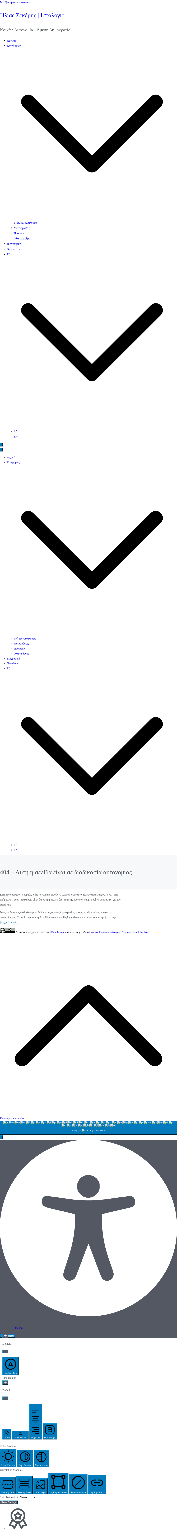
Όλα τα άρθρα (22, 238)
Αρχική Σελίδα (9, 922)
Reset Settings (8, 1502)
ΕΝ (16, 436)
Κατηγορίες (13, 462)
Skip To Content (9, 1497)
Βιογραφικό (14, 243)
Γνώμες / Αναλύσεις (25, 222)
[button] (92, 217)
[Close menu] (1, 449)
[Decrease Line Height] (5, 1398)
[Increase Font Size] (5, 1336)
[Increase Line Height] (5, 1382)
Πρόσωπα (19, 233)
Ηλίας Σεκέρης (58, 932)
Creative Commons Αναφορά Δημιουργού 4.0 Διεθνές (118, 932)
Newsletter (13, 249)
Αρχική (11, 40)
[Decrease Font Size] (5, 1351)
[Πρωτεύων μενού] (1, 444)
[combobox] (88, 1128)
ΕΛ (16, 431)
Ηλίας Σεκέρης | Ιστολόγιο (32, 15)
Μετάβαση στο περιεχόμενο (15, 2)
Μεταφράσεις (22, 228)
